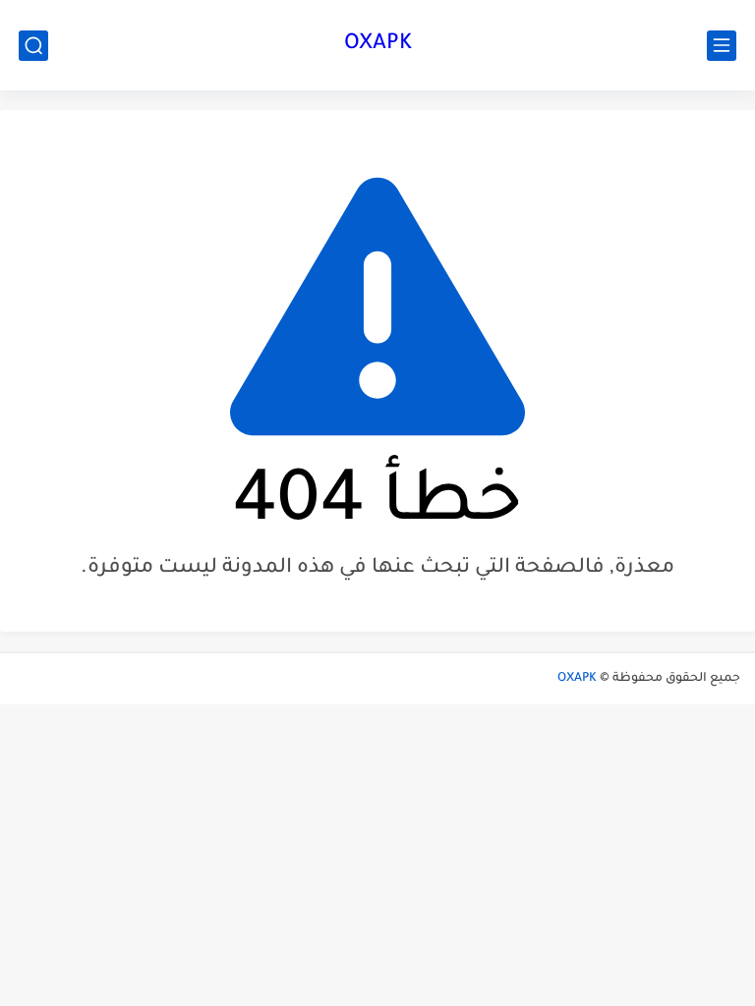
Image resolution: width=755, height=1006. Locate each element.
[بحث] (33, 45)
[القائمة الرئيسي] (721, 45)
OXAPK (378, 45)
